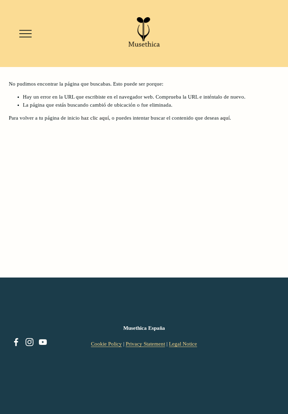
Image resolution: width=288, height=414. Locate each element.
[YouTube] (43, 342)
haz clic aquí (95, 118)
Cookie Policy (106, 344)
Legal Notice (183, 344)
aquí (225, 118)
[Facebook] (16, 342)
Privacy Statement (145, 344)
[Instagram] (29, 342)
